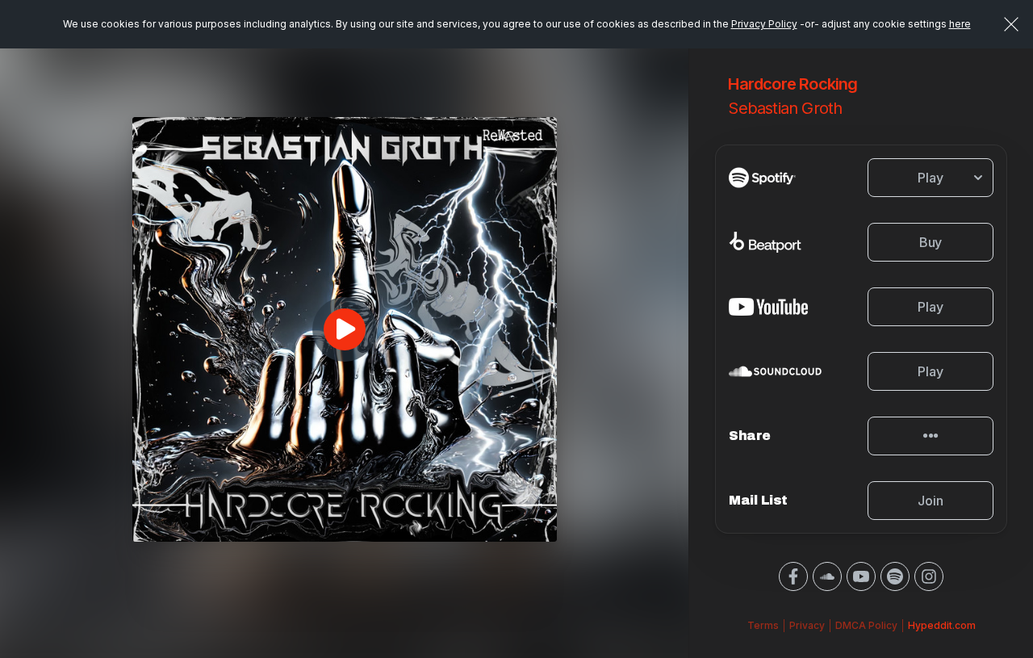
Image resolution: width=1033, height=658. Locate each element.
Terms (763, 625)
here (960, 24)
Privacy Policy (764, 24)
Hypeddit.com (942, 625)
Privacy (807, 625)
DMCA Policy (866, 625)
